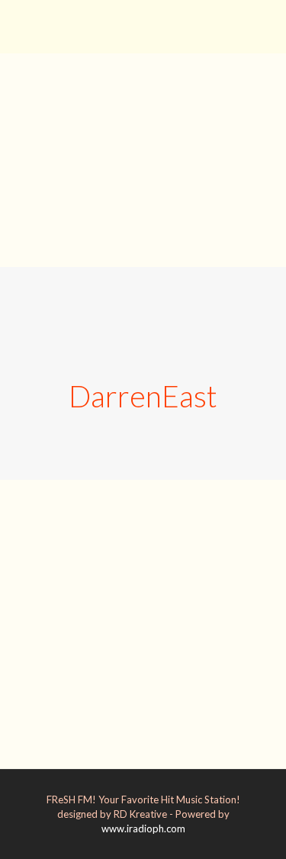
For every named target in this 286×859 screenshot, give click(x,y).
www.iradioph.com (143, 828)
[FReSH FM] (143, 23)
